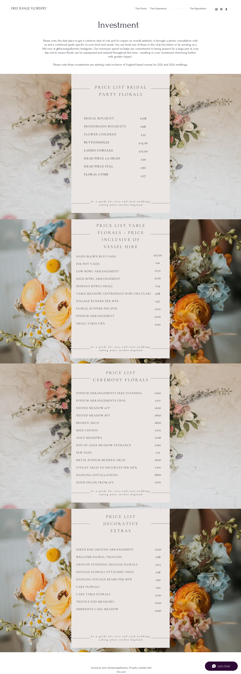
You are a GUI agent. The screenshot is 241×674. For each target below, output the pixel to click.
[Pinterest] (221, 9)
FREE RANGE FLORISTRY (29, 8)
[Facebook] (226, 9)
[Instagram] (216, 9)
